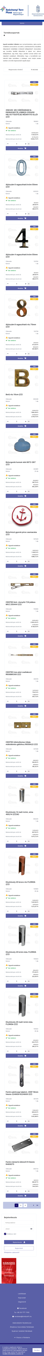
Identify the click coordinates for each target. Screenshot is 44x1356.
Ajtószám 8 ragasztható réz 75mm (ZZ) (21, 325)
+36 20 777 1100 (22, 1312)
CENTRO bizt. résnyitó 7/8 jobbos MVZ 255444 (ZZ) (20, 603)
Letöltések (22, 1294)
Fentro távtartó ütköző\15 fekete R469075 (20, 1163)
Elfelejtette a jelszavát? (11, 1252)
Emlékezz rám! (11, 1234)
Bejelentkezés (17, 1242)
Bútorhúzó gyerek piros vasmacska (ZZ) (21, 533)
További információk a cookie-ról (12, 1353)
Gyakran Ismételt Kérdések (22, 1331)
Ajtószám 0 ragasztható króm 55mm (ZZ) (22, 185)
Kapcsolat (22, 1298)
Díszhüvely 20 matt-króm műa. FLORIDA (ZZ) (19, 1023)
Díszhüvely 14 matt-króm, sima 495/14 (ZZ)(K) (19, 813)
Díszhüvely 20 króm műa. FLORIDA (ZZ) (21, 953)
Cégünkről (22, 1302)
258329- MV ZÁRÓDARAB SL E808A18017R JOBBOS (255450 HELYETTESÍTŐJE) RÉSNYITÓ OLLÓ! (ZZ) (22, 113)
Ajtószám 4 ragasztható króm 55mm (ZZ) (22, 255)
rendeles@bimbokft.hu (23, 1316)
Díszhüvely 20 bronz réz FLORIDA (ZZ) (20, 883)
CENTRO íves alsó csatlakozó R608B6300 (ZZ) (19, 673)
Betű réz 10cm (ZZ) (14, 394)
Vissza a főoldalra (23, 1337)
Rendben (37, 1350)
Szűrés (22, 23)
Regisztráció (19, 1248)
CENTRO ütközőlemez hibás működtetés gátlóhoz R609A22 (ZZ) (22, 743)
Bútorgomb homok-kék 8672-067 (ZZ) (21, 463)
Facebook (23, 1308)
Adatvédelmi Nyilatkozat (22, 1323)
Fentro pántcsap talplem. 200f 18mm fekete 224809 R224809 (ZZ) (22, 1093)
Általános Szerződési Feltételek (22, 1327)
